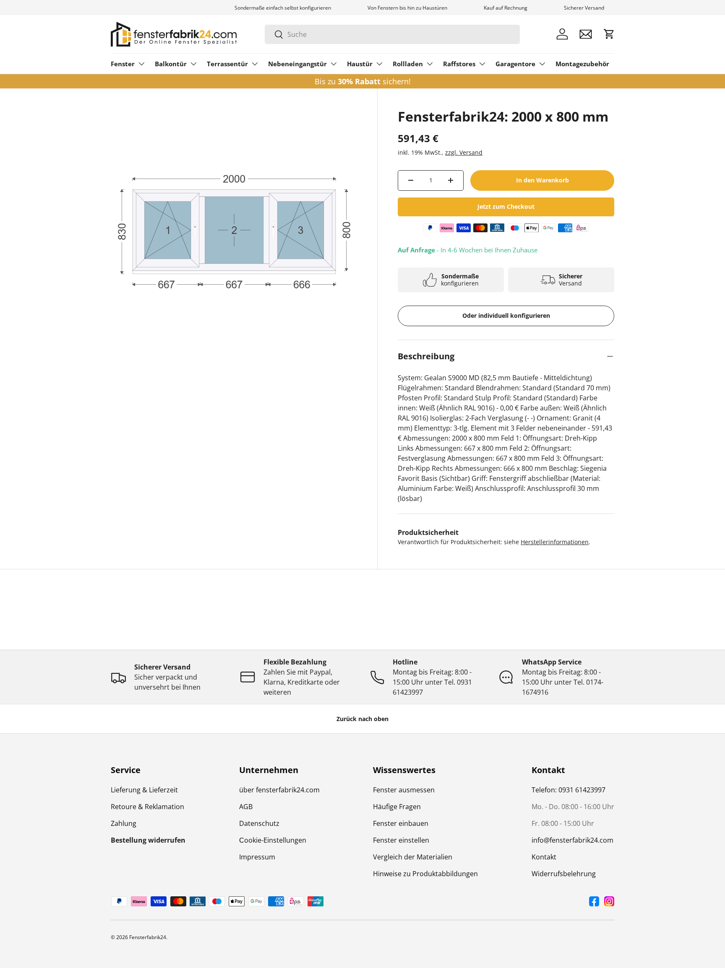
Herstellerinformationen (555, 542)
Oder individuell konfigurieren (506, 315)
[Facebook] (594, 901)
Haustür (360, 64)
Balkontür (171, 64)
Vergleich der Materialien (412, 857)
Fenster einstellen (401, 840)
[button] (609, 34)
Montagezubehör (582, 64)
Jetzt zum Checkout (506, 206)
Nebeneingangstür (297, 64)
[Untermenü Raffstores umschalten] (482, 64)
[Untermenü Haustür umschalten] (379, 64)
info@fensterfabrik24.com (572, 840)
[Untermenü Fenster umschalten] (141, 64)
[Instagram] (609, 901)
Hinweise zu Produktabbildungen (425, 873)
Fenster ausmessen (404, 789)
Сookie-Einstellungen (272, 840)
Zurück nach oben (362, 719)
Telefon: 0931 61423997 (568, 789)
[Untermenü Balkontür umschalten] (193, 64)
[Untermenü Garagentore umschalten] (542, 64)
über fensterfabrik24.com (279, 789)
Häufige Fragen (397, 806)
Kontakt (544, 857)
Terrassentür (227, 64)
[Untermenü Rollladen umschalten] (430, 64)
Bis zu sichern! (363, 81)
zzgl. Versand (463, 152)
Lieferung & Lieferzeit (144, 789)
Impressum (257, 857)
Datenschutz (259, 823)
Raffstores (459, 64)
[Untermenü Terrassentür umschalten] (255, 64)
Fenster (123, 64)
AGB (246, 806)
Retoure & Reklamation (147, 806)
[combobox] (392, 34)
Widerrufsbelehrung (564, 873)
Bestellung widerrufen (148, 840)
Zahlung (123, 823)
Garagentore (515, 64)
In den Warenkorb (542, 180)
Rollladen (408, 64)
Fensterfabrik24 (147, 937)
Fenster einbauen (400, 823)
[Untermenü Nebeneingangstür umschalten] (334, 64)
